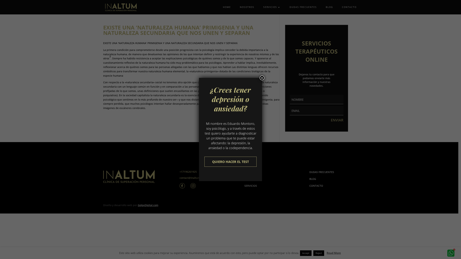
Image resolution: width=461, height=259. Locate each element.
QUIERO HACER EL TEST (230, 162)
